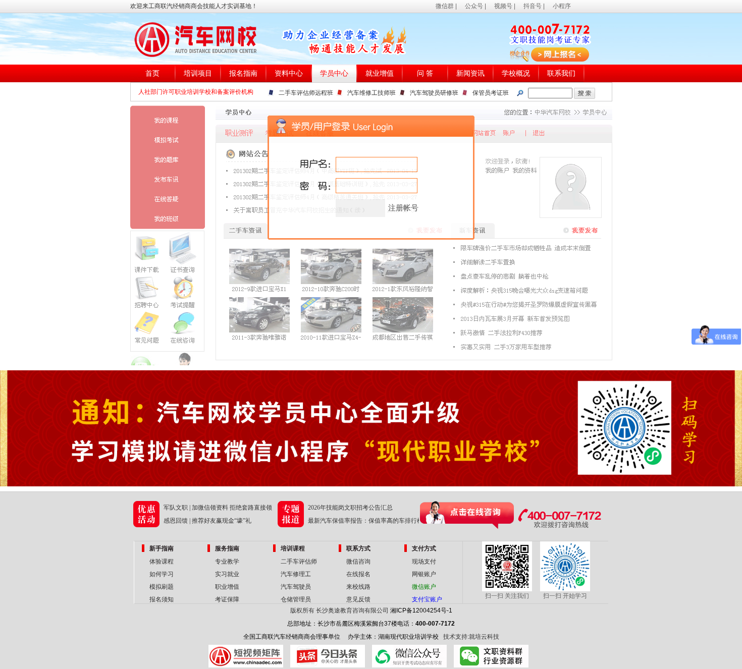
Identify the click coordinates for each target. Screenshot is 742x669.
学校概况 (516, 73)
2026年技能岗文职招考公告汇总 (350, 507)
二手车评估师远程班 (306, 92)
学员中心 (334, 73)
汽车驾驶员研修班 (434, 92)
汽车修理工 (296, 574)
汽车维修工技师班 (371, 92)
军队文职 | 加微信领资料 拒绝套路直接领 (218, 507)
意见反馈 (358, 599)
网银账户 (424, 574)
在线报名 (358, 574)
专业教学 (227, 561)
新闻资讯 (470, 73)
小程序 (562, 6)
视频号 (503, 6)
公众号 (474, 6)
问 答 (425, 73)
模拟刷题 (161, 586)
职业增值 (227, 586)
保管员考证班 (490, 92)
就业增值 (379, 73)
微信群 (445, 6)
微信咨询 (358, 561)
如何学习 (161, 574)
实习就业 (227, 574)
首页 (152, 73)
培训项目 (198, 73)
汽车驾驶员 (296, 586)
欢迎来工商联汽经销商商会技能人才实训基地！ (193, 6)
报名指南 (243, 73)
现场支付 (424, 561)
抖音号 (532, 6)
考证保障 (227, 599)
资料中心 (289, 73)
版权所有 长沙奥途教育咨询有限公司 (339, 610)
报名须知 (161, 599)
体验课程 (161, 561)
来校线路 (358, 586)
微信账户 (424, 586)
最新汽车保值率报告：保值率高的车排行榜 (365, 520)
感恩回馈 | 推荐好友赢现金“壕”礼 (207, 520)
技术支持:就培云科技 (471, 636)
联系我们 (561, 73)
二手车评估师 (299, 561)
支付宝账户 (427, 599)
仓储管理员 (296, 599)
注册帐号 (403, 208)
